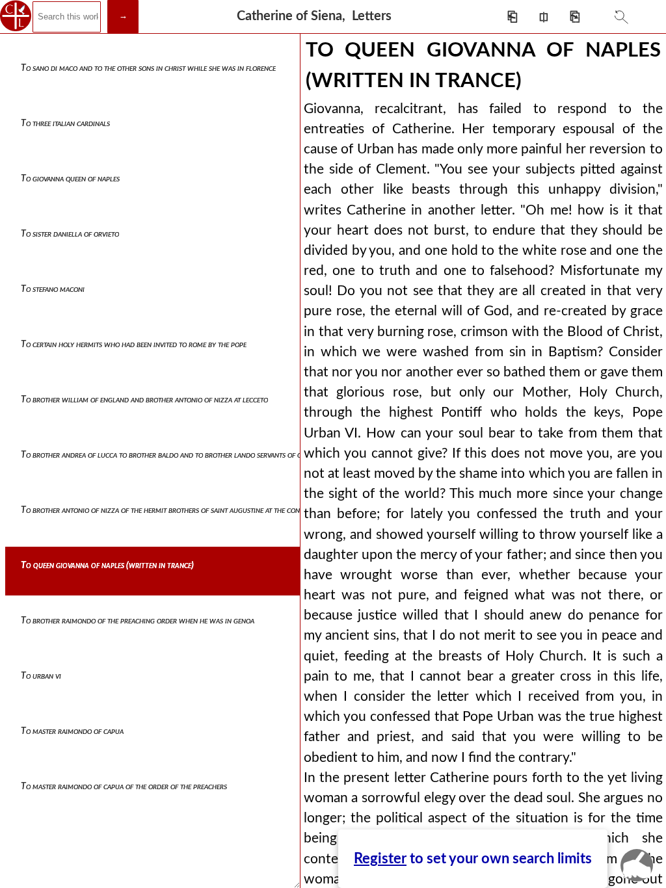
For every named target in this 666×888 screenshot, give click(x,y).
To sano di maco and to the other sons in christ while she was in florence (148, 68)
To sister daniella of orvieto (70, 234)
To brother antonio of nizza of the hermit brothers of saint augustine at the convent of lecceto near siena (204, 510)
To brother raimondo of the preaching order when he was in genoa (137, 620)
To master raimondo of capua (72, 731)
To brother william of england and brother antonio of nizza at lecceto (144, 399)
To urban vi (41, 676)
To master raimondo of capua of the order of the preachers (124, 786)
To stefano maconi (53, 289)
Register (380, 859)
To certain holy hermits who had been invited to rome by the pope (133, 344)
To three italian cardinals (65, 123)
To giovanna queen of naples (70, 178)
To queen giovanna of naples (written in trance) (107, 565)
